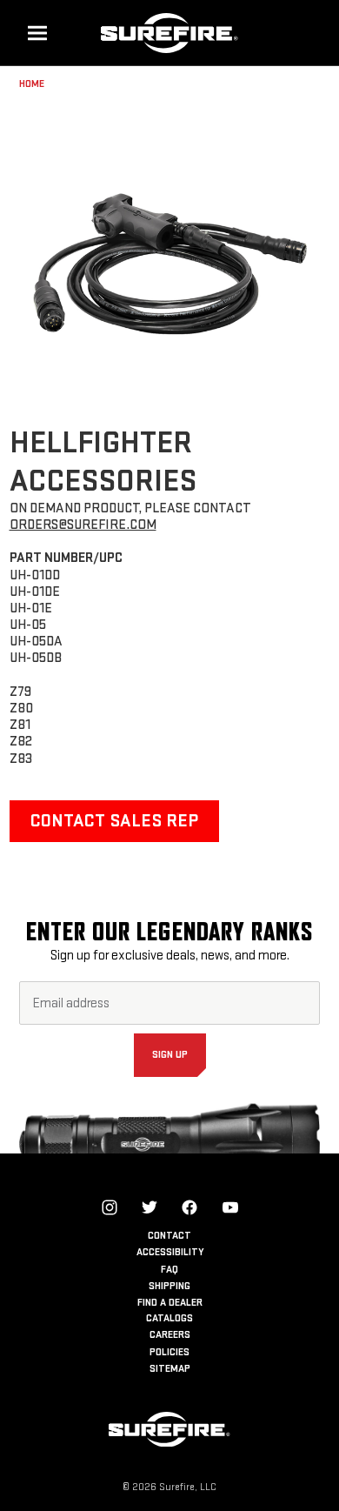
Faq (169, 1269)
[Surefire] (169, 32)
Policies (169, 1352)
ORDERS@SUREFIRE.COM (83, 525)
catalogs (169, 1318)
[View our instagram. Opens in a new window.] (109, 1207)
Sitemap (170, 1368)
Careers (170, 1334)
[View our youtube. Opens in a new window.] (230, 1207)
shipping (169, 1286)
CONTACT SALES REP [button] (114, 821)
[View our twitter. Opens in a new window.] (149, 1207)
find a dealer (170, 1302)
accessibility (169, 1252)
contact (169, 1235)
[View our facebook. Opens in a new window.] (189, 1207)
